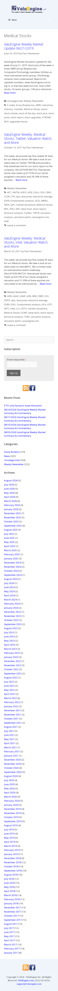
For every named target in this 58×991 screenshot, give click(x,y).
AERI (9, 296)
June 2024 (9, 587)
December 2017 (12, 907)
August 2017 (11, 923)
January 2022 (11, 706)
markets (18, 109)
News (7, 456)
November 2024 (12, 566)
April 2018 (9, 891)
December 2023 (12, 611)
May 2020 (9, 788)
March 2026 (10, 501)
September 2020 (13, 772)
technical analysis (13, 212)
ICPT (49, 304)
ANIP (22, 296)
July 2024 (9, 583)
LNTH (24, 308)
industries (47, 105)
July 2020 (9, 780)
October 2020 (11, 767)
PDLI (12, 208)
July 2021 (9, 731)
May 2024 (9, 591)
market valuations (25, 204)
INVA (6, 204)
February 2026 (12, 505)
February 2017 (12, 948)
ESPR (6, 200)
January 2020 (11, 804)
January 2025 (11, 558)
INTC (6, 308)
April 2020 (9, 792)
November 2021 (12, 714)
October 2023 (11, 620)
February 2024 (12, 603)
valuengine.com (40, 217)
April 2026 (9, 496)
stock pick (42, 113)
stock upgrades (33, 117)
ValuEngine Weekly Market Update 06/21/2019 (23, 46)
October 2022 (11, 669)
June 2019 (9, 833)
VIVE (6, 221)
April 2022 (9, 693)
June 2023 (9, 636)
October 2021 (11, 718)
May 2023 (9, 640)
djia (18, 196)
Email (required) (16, 359)
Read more (10, 92)
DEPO (7, 300)
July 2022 (9, 681)
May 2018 (9, 887)
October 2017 (11, 915)
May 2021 (9, 739)
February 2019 (12, 850)
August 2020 (11, 776)
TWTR (36, 212)
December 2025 (12, 513)
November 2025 (12, 517)
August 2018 (11, 874)
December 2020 (12, 759)
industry (8, 109)
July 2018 (9, 878)
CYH (13, 196)
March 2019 (10, 845)
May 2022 (9, 689)
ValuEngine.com (25, 980)
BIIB (34, 296)
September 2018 (13, 870)
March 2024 (10, 599)
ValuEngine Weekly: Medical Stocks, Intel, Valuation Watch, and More (26, 242)
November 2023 (12, 616)
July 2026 (9, 484)
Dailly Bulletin (11, 451)
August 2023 (11, 628)
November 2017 (12, 911)
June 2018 (9, 882)
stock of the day (27, 113)
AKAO (16, 296)
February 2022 (12, 702)
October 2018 (11, 866)
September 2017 (13, 919)
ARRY (38, 105)
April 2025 (9, 546)
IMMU (44, 200)
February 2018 (12, 899)
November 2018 (12, 862)
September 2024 (13, 574)
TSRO (27, 316)
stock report (17, 117)
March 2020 (10, 796)
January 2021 (11, 755)
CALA (36, 192)
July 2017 (9, 928)
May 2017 (9, 936)
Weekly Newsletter (34, 100)
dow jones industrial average (36, 196)
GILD (37, 200)
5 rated (11, 105)
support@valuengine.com (29, 984)
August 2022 (11, 677)
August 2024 (11, 579)
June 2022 (9, 685)
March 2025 (10, 550)
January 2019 (11, 854)
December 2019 (12, 808)
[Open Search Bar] (49, 20)
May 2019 (9, 837)
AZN (30, 192)
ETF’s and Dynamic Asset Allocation (23, 405)
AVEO (23, 192)
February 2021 (12, 751)
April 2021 (9, 743)
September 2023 (13, 624)
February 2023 (12, 652)
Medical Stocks (32, 109)
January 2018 (11, 903)
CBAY (48, 192)
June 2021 (9, 735)
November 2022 (12, 665)
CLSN (7, 196)
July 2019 (9, 829)
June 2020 (9, 784)
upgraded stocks (19, 121)
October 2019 (11, 817)
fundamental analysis (22, 200)
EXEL (13, 304)
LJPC (12, 204)
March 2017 (10, 944)
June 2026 (9, 488)
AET (9, 192)
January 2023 (11, 657)
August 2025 (11, 529)
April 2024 (9, 595)
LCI (17, 308)
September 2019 (13, 821)
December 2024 (12, 562)
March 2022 (10, 698)
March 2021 (10, 747)
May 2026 (9, 492)
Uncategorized (15, 100)
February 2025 (12, 554)
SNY (18, 208)
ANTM (16, 192)
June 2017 (9, 932)
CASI (42, 192)
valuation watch (22, 217)
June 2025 (9, 537)
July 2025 (9, 533)
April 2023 (9, 644)
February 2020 (12, 800)
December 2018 (12, 858)
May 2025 (9, 542)
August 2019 (11, 825)
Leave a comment (16, 225)
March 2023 (10, 648)
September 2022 (13, 673)
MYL (6, 208)
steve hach (26, 208)
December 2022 (12, 661)
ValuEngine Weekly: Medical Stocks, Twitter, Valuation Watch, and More (28, 138)
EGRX (7, 304)
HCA (44, 304)
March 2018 (10, 895)
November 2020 (12, 763)
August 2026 (11, 480)
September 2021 (13, 722)
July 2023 (9, 632)
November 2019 (12, 813)
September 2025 (13, 525)
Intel (12, 308)
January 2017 (11, 952)
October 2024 (11, 570)
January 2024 (11, 607)
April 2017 (9, 940)
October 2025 (11, 521)
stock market (11, 113)
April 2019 (9, 841)
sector (44, 109)
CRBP (40, 296)
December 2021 (12, 710)
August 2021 (11, 726)
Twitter (28, 212)
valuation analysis (40, 316)
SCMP (24, 312)
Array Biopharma (25, 105)
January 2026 (11, 509)
